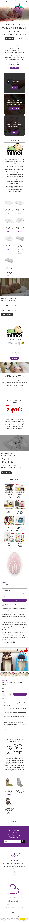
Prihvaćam (24, 918)
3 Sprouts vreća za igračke (9, 523)
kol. (3, 691)
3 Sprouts (4, 680)
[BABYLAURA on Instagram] (16, 912)
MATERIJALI (7, 698)
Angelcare (4, 582)
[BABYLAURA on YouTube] (13, 912)
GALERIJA (25, 320)
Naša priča (14, 68)
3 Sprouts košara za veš (9, 507)
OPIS (3, 604)
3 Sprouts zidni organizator (20, 540)
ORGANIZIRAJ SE (14, 455)
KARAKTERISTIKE (8, 604)
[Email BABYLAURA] (18, 912)
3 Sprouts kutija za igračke (20, 507)
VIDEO (19, 604)
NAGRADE (15, 604)
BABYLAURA (10, 916)
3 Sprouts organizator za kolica (9, 491)
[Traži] (23, 1)
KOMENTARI (14, 358)
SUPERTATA (20, 38)
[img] (14, 860)
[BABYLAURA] (14, 1)
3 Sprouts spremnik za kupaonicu (20, 523)
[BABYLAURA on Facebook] (11, 912)
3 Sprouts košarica (9, 539)
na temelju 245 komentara (14, 856)
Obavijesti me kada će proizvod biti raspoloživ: (13, 593)
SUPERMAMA (9, 38)
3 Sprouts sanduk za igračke (20, 491)
